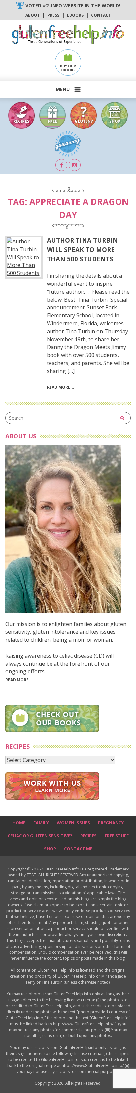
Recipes (88, 836)
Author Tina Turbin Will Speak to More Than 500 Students (82, 249)
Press (53, 15)
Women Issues (73, 823)
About (32, 15)
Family (41, 823)
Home (18, 823)
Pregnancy (111, 823)
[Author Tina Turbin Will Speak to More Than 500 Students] (24, 257)
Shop (50, 849)
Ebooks (75, 15)
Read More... (19, 680)
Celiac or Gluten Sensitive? (40, 836)
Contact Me (78, 849)
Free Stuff (117, 836)
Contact (101, 15)
